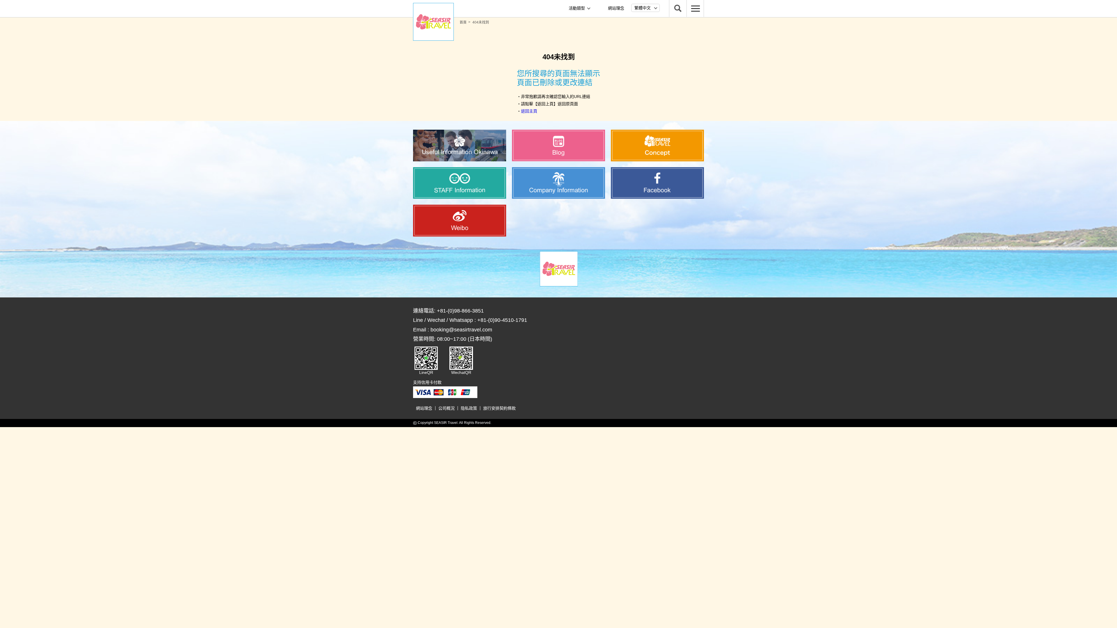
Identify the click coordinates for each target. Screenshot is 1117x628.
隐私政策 (469, 408)
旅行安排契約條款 (499, 408)
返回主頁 (529, 111)
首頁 (463, 22)
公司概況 (446, 408)
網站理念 (616, 8)
